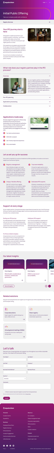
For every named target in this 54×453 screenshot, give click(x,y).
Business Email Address (9, 369)
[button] (49, 286)
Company (30, 363)
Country (5, 376)
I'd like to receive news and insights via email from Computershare (21, 392)
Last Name (30, 357)
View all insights (9, 286)
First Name (6, 357)
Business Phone (31, 369)
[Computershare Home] (8, 408)
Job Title (5, 363)
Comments (5, 382)
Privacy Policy (28, 394)
